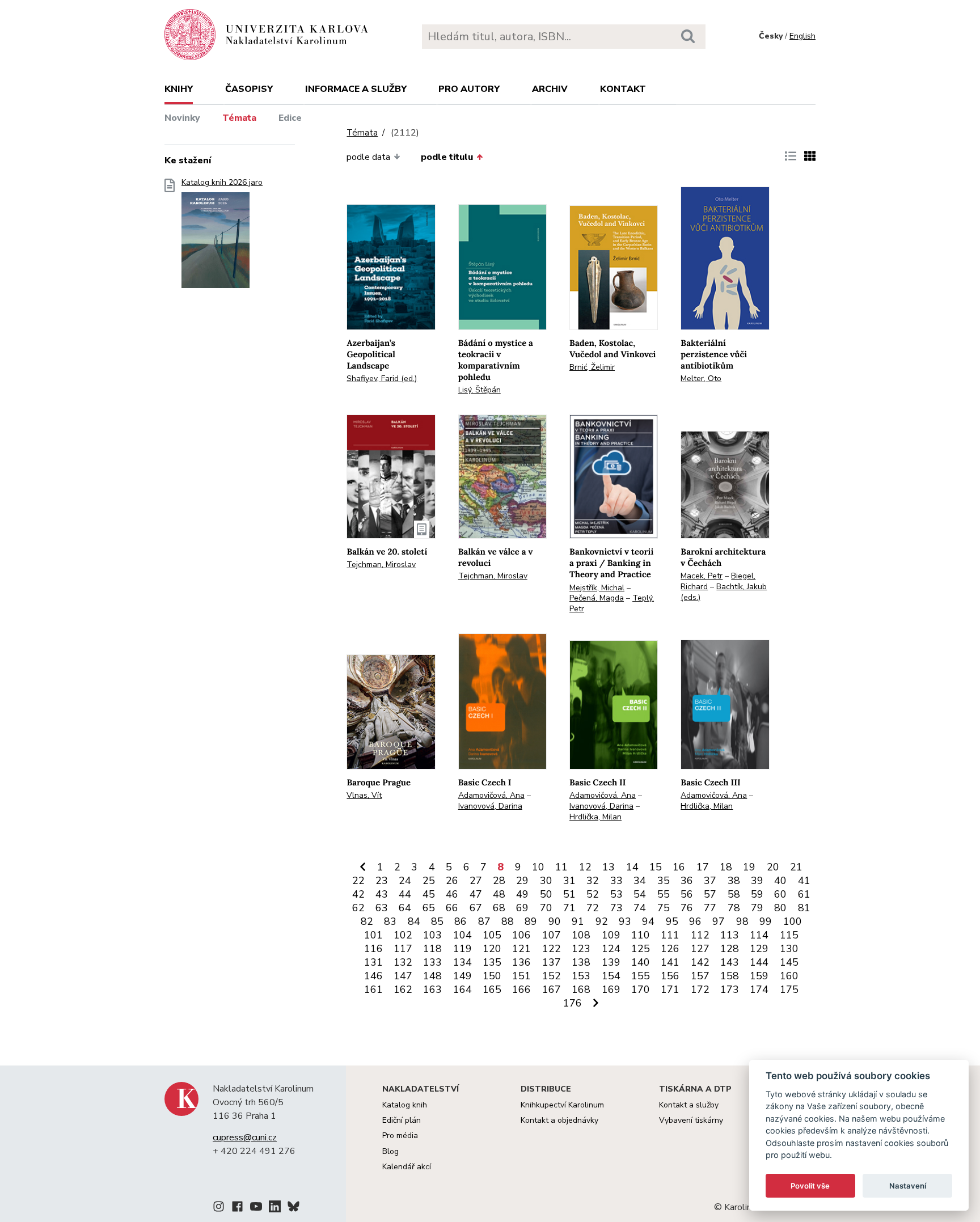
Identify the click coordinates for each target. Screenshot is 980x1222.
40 (780, 880)
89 (531, 921)
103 (432, 935)
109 (611, 935)
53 (616, 894)
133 (432, 962)
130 (789, 948)
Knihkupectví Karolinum (562, 1105)
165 (492, 989)
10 (538, 867)
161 (373, 989)
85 (437, 921)
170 (640, 989)
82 (367, 921)
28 (499, 880)
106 (521, 935)
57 (710, 894)
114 (759, 935)
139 (611, 962)
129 (759, 948)
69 (522, 908)
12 (585, 867)
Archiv (550, 89)
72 (592, 908)
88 (507, 921)
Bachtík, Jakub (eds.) (724, 592)
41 (804, 880)
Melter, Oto (701, 378)
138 (581, 962)
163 (432, 989)
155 (640, 976)
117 (403, 948)
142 (700, 962)
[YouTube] (256, 1208)
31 (569, 880)
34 (639, 880)
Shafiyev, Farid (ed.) (382, 378)
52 (592, 894)
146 (373, 976)
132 (403, 962)
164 (462, 989)
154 (611, 976)
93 (625, 921)
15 (655, 867)
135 (492, 962)
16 (679, 867)
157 (700, 976)
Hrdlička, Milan (595, 816)
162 (403, 989)
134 (462, 962)
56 (687, 894)
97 (718, 921)
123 (581, 948)
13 (608, 867)
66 (452, 908)
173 (729, 989)
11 (561, 867)
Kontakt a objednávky (559, 1120)
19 (749, 867)
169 (611, 989)
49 (522, 894)
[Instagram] (219, 1208)
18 (726, 867)
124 (611, 948)
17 (702, 867)
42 (358, 894)
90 (554, 921)
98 (742, 921)
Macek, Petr (702, 575)
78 (734, 908)
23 (381, 880)
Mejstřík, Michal (596, 587)
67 (476, 908)
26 (452, 880)
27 (476, 880)
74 (639, 908)
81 (804, 908)
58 (734, 894)
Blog (390, 1151)
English (802, 36)
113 (729, 935)
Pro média (400, 1135)
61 (804, 894)
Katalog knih (404, 1105)
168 (581, 989)
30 (546, 880)
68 (499, 908)
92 (601, 921)
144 (759, 962)
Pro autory (469, 89)
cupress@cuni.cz (245, 1137)
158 (729, 976)
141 (670, 962)
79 (757, 908)
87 (484, 921)
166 (521, 989)
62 (358, 908)
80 (780, 908)
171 (670, 989)
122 (551, 948)
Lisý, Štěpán (479, 389)
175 (789, 989)
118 (432, 948)
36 (687, 880)
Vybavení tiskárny (691, 1120)
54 (639, 894)
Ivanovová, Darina (490, 806)
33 (616, 880)
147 (403, 976)
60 (780, 894)
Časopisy (249, 89)
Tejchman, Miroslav (381, 564)
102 (403, 935)
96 (695, 921)
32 (592, 880)
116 (373, 948)
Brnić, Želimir (592, 367)
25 (429, 880)
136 (521, 962)
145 (789, 962)
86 (460, 921)
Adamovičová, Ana (491, 795)
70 (546, 908)
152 (551, 976)
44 (405, 894)
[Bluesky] (293, 1208)
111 (670, 935)
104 (462, 935)
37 (710, 880)
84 (414, 921)
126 (670, 948)
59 (757, 894)
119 (462, 948)
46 (452, 894)
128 (729, 948)
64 (405, 908)
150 (492, 976)
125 (640, 948)
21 (796, 867)
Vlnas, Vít (364, 795)
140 (640, 962)
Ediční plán (401, 1120)
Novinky (182, 118)
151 (521, 976)
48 (499, 894)
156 (670, 976)
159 (759, 976)
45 (429, 894)
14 (632, 867)
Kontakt (623, 89)
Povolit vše (810, 1185)
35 (663, 880)
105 (492, 935)
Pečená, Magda (596, 598)
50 (546, 894)
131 (373, 962)
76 (687, 908)
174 (759, 989)
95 (672, 921)
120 (492, 948)
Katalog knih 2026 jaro (222, 182)
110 (640, 935)
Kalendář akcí (406, 1166)
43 (381, 894)
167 (551, 989)
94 (648, 921)
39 (757, 880)
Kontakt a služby (689, 1105)
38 (734, 880)
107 (551, 935)
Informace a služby (356, 89)
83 (390, 921)
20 (773, 867)
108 (581, 935)
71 (569, 908)
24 (405, 880)
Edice (290, 118)
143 (729, 962)
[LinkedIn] (275, 1208)
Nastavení (907, 1185)
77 (710, 908)
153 (581, 976)
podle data (368, 157)
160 (789, 976)
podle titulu (447, 157)
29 (522, 880)
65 (429, 908)
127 (700, 948)
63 (381, 908)
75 (663, 908)
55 (663, 894)
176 (572, 1003)
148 (432, 976)
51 (569, 894)
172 (700, 989)
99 (765, 921)
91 (578, 921)
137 (551, 962)
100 (792, 921)
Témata (239, 118)
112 (700, 935)
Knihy (178, 89)
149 (462, 976)
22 (358, 880)
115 (789, 935)
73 (616, 908)
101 (373, 935)
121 (521, 948)
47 (476, 894)
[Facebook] (237, 1208)
